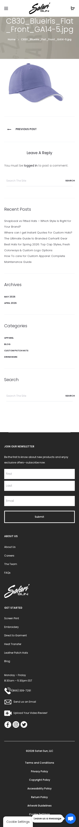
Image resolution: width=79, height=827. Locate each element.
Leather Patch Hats (16, 653)
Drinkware (10, 357)
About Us (10, 547)
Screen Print (11, 618)
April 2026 (10, 303)
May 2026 (9, 296)
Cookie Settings (39, 814)
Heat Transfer (12, 644)
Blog (7, 344)
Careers (9, 555)
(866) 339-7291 (21, 690)
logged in (30, 165)
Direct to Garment (15, 635)
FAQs (7, 572)
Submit (39, 517)
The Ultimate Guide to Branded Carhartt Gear (35, 238)
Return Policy (39, 797)
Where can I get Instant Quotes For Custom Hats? (38, 233)
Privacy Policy (39, 771)
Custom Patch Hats (16, 350)
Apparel (9, 337)
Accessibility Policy (39, 788)
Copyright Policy (39, 780)
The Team (10, 564)
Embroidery (11, 627)
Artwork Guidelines (39, 805)
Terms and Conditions (39, 763)
